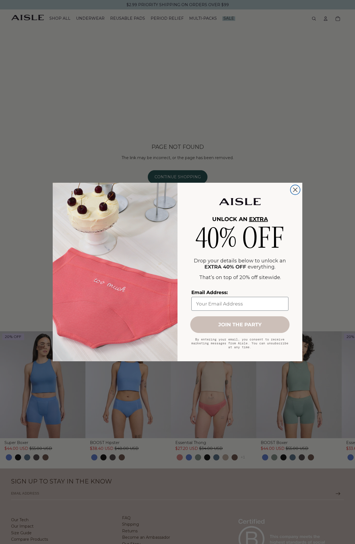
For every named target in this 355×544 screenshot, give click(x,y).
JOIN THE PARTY (240, 325)
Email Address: (209, 292)
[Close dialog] (295, 190)
